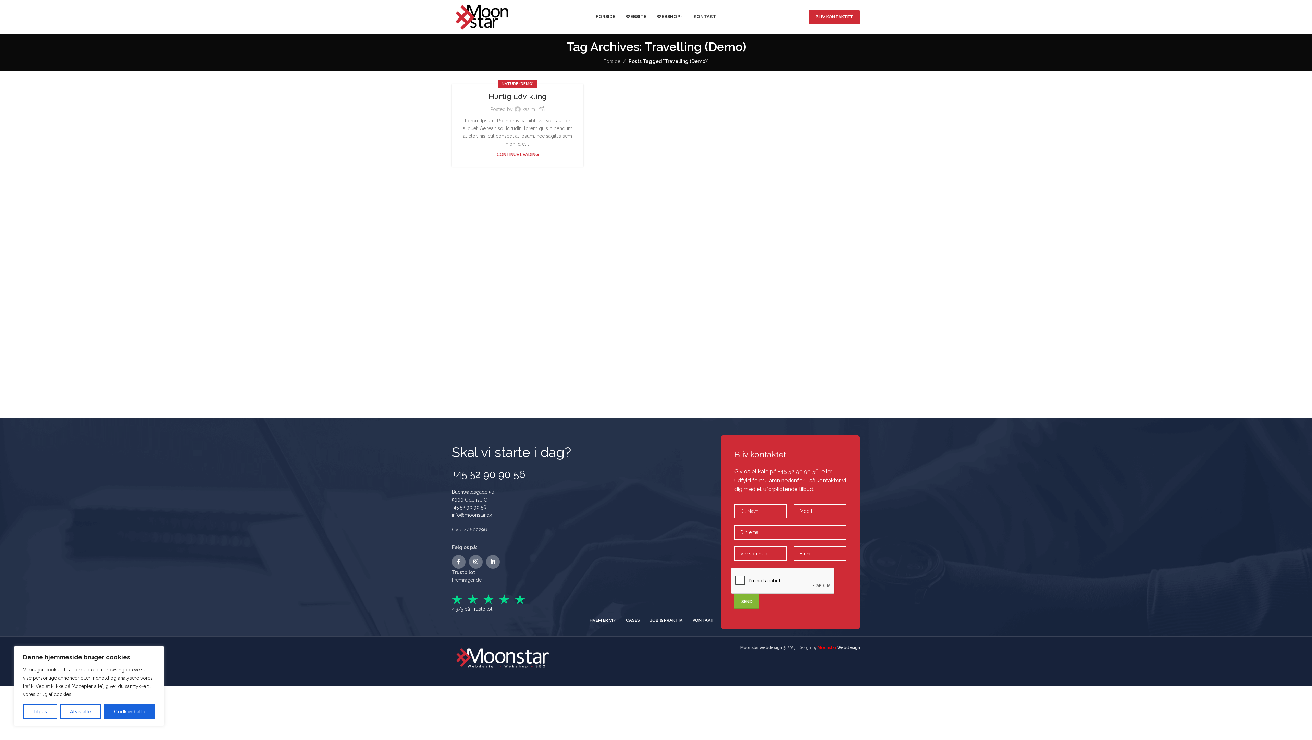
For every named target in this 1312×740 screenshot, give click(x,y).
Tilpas (40, 711)
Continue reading (518, 154)
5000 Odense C (469, 500)
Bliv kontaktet (834, 17)
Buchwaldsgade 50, (473, 492)
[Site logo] (482, 16)
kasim (528, 109)
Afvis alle (80, 711)
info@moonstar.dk (472, 515)
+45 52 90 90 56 (469, 507)
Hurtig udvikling (517, 96)
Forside (612, 61)
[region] (89, 686)
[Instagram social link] (476, 562)
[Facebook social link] (459, 562)
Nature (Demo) (518, 83)
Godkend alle (129, 711)
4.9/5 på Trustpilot (472, 609)
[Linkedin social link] (493, 562)
